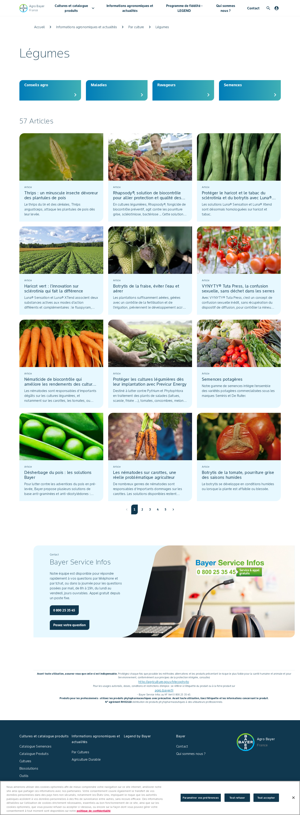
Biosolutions (28, 768)
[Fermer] (293, 797)
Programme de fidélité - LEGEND (184, 8)
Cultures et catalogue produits (75, 8)
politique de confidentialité (94, 811)
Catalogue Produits (34, 754)
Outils (23, 776)
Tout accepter (266, 797)
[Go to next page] (173, 509)
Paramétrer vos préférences (201, 797)
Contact (253, 8)
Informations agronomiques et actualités (130, 8)
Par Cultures (80, 752)
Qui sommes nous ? (225, 8)
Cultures (25, 761)
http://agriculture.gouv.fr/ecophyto (163, 682)
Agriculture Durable (86, 759)
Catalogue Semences (35, 746)
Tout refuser (237, 797)
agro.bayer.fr (164, 690)
